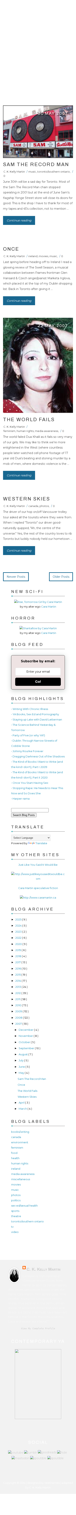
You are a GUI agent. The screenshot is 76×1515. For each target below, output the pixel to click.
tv (12, 1226)
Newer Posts (16, 577)
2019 (18, 950)
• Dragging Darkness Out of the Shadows (38, 756)
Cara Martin (48, 606)
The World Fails (29, 419)
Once (11, 249)
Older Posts (61, 577)
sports (15, 1210)
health (15, 1158)
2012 (18, 993)
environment (19, 1142)
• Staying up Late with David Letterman (36, 719)
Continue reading (19, 220)
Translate (41, 843)
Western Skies (26, 498)
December (26, 1029)
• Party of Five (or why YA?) (28, 735)
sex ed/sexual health (24, 1205)
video (15, 1232)
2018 (18, 956)
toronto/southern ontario (53, 171)
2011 (18, 999)
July (21, 1060)
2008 (19, 1017)
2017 (18, 962)
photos (44, 506)
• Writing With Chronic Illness (29, 709)
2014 (18, 980)
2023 (18, 931)
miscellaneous (20, 1179)
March (23, 1108)
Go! (38, 682)
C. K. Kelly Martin (14, 171)
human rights (25, 431)
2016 (18, 968)
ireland (32, 256)
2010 (18, 1005)
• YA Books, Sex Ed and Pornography (35, 714)
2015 (18, 974)
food (14, 1152)
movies (43, 256)
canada (33, 506)
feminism (9, 431)
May (22, 1072)
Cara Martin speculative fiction (38, 888)
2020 (18, 944)
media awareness (46, 431)
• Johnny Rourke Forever (27, 751)
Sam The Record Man (36, 164)
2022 (18, 937)
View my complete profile (38, 1328)
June (22, 1066)
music (32, 171)
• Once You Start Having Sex (29, 782)
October (25, 1042)
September (27, 1048)
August (23, 1054)
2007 (18, 1023)
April (22, 1102)
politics (15, 1200)
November (26, 1035)
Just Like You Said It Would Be (38, 864)
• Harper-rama (20, 798)
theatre (16, 1216)
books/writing (20, 1131)
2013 (18, 986)
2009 (19, 1011)
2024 (18, 925)
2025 (18, 919)
